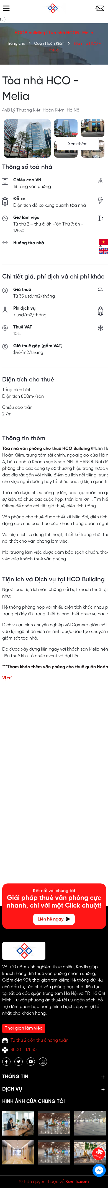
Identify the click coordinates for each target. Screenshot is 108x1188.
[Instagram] (43, 1061)
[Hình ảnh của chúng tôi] (18, 1123)
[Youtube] (31, 1061)
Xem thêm (77, 144)
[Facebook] (6, 1061)
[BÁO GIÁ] (100, 8)
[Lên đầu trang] (98, 1138)
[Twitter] (18, 1061)
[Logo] (52, 8)
